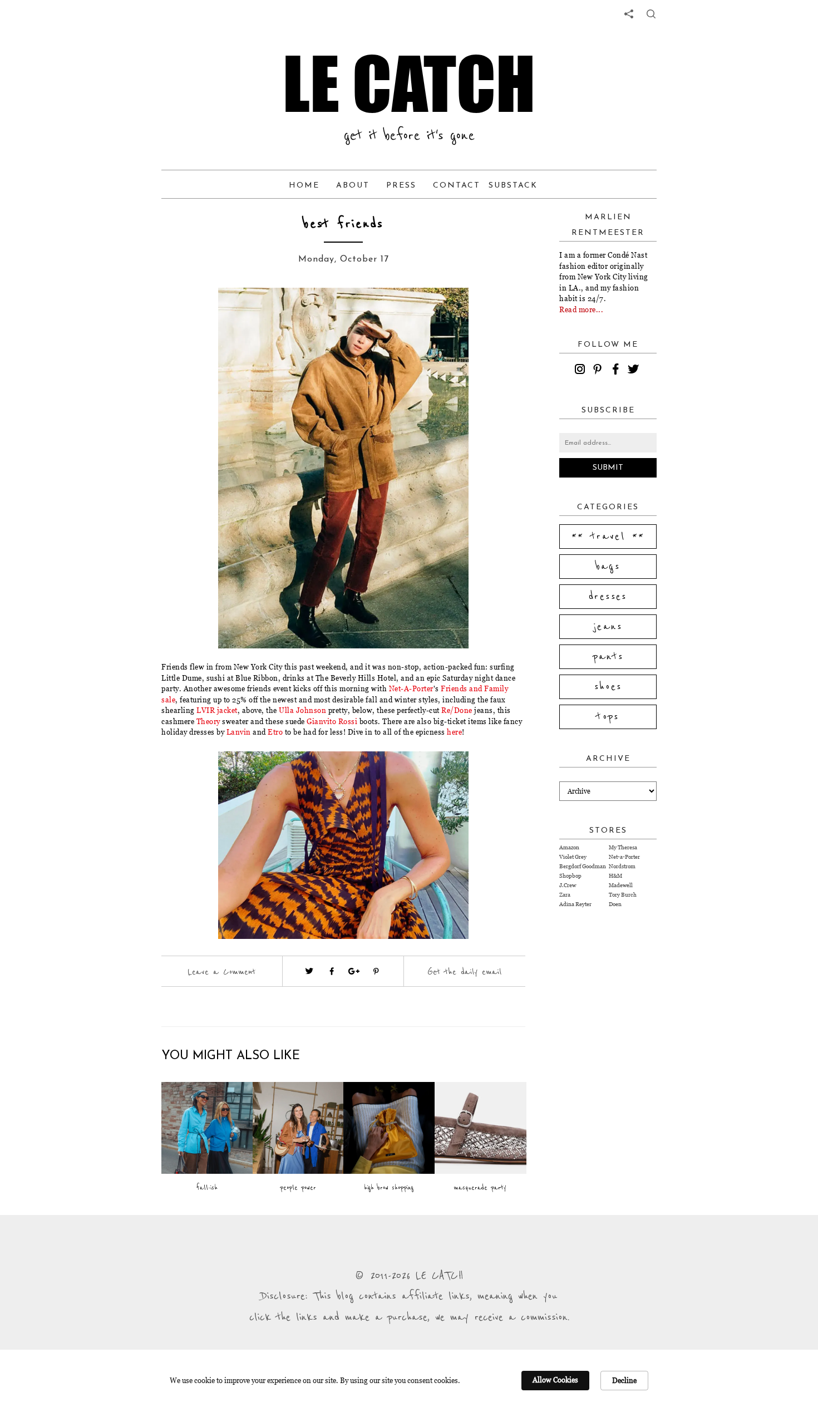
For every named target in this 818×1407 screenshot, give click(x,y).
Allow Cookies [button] (555, 1379)
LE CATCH (409, 83)
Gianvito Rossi (333, 721)
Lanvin (238, 731)
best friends (343, 224)
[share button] (651, 14)
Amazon (569, 847)
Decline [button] (624, 1380)
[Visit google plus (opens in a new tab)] (354, 971)
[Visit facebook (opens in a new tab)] (332, 971)
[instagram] (581, 370)
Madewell (621, 885)
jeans (608, 626)
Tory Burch (623, 894)
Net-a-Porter (624, 856)
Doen (615, 904)
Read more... (581, 309)
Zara (564, 894)
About (352, 185)
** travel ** (608, 536)
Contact (456, 185)
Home (304, 185)
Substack (513, 185)
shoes (608, 686)
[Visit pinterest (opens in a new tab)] (376, 971)
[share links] (628, 14)
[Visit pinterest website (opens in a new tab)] (201, 312)
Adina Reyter (575, 904)
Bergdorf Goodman (582, 866)
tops (608, 717)
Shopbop (570, 875)
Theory (208, 721)
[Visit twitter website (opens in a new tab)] (309, 971)
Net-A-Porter (411, 688)
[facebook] (617, 370)
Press (401, 185)
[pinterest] (599, 370)
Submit (608, 468)
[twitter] (635, 370)
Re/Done (456, 710)
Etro (275, 731)
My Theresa (623, 847)
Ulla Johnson (302, 710)
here (453, 731)
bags (608, 566)
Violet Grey (573, 856)
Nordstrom (622, 866)
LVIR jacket (217, 710)
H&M (615, 875)
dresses (608, 596)
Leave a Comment (221, 971)
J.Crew (567, 885)
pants (608, 656)
